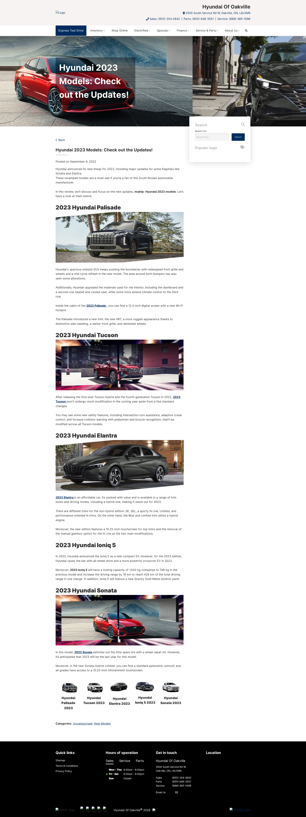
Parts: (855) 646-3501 (199, 19)
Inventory (96, 30)
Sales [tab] (110, 761)
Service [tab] (124, 761)
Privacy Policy (64, 771)
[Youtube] (99, 810)
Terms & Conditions (67, 765)
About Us (231, 30)
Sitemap (60, 760)
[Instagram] (94, 810)
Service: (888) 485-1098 (233, 19)
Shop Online (120, 30)
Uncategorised (82, 723)
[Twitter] (88, 810)
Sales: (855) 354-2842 (164, 19)
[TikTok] (105, 810)
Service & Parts (206, 30)
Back (61, 140)
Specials (162, 30)
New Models (102, 723)
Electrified (141, 30)
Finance (182, 30)
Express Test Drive (71, 30)
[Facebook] (82, 810)
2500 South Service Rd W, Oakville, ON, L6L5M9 (218, 13)
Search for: (201, 131)
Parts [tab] (140, 761)
